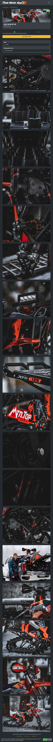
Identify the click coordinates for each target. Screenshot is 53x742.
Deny (50, 739)
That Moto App (5, 7)
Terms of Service (19, 736)
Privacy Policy (27, 736)
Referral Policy (34, 736)
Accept (45, 739)
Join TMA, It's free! (26, 36)
